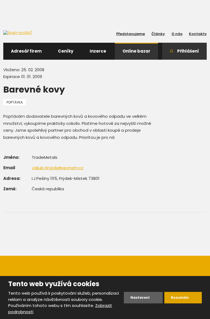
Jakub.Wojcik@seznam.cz (57, 168)
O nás (176, 33)
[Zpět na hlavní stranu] (27, 32)
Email (9, 168)
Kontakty (198, 33)
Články (158, 33)
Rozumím (180, 297)
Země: (9, 189)
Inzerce (98, 51)
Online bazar (136, 51)
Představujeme (130, 33)
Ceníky (65, 51)
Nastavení (140, 297)
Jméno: (11, 157)
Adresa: (12, 178)
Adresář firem (26, 51)
